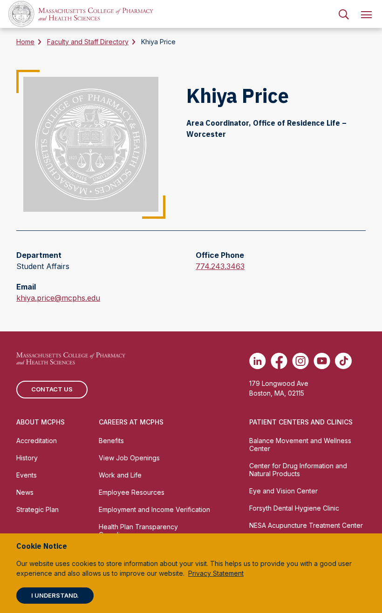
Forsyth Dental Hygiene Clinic (294, 508)
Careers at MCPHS (131, 422)
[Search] (344, 14)
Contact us (52, 389)
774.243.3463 (220, 267)
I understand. (55, 595)
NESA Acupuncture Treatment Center (306, 525)
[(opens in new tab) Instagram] (300, 360)
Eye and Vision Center (283, 491)
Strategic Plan (37, 509)
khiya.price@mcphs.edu (58, 298)
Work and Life (120, 475)
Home (25, 42)
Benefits (111, 441)
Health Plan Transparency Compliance (138, 531)
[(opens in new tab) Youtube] (322, 360)
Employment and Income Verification (154, 509)
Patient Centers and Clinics (301, 422)
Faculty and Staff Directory (88, 42)
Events (26, 475)
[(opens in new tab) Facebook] (279, 360)
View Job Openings (129, 458)
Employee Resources (131, 492)
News (25, 492)
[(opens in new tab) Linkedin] (257, 360)
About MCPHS (40, 422)
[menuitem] (344, 14)
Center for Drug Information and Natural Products (298, 470)
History (27, 458)
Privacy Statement (216, 573)
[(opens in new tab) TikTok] (343, 360)
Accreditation (36, 441)
